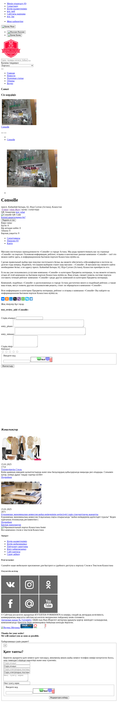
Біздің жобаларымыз (17, 544)
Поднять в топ (8, 220)
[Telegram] (31, 299)
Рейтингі (5, 349)
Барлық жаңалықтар (11, 525)
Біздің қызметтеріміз (17, 541)
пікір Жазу (15, 209)
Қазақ (18, 35)
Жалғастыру (7, 366)
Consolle (5, 127)
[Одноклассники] (7, 299)
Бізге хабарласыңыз (16, 549)
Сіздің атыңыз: (8, 318)
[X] (15, 299)
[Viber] (19, 299)
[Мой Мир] (11, 299)
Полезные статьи (15, 78)
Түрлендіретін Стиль (11, 469)
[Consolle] (32, 193)
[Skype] (27, 299)
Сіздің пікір (7, 346)
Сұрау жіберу (13, 554)
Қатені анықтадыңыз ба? (13, 217)
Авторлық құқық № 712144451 (16, 620)
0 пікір (5, 209)
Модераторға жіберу (59, 698)
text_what (20, 212)
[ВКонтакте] (3, 299)
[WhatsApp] (23, 299)
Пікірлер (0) (13, 241)
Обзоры (11, 81)
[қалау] (5, 132)
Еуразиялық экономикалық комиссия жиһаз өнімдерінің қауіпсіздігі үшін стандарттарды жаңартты (49, 514)
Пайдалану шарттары (17, 546)
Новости (11, 75)
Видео (10, 83)
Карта (10, 243)
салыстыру (34, 209)
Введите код (9, 355)
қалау (24, 209)
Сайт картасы (13, 551)
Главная (11, 73)
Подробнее (6, 477)
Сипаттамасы (13, 238)
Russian (20, 32)
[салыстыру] (2, 132)
